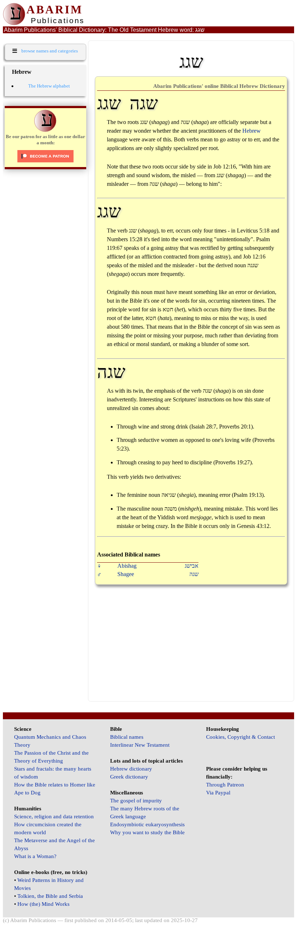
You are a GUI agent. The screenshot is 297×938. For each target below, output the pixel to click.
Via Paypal (218, 793)
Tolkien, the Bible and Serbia (50, 896)
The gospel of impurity (136, 800)
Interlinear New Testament (140, 745)
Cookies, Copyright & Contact (240, 737)
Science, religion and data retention (54, 816)
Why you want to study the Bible (147, 832)
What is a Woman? (35, 856)
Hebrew (251, 131)
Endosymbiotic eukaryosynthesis (147, 824)
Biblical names (126, 737)
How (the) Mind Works (43, 904)
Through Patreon (225, 785)
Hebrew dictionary (131, 769)
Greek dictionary (129, 777)
